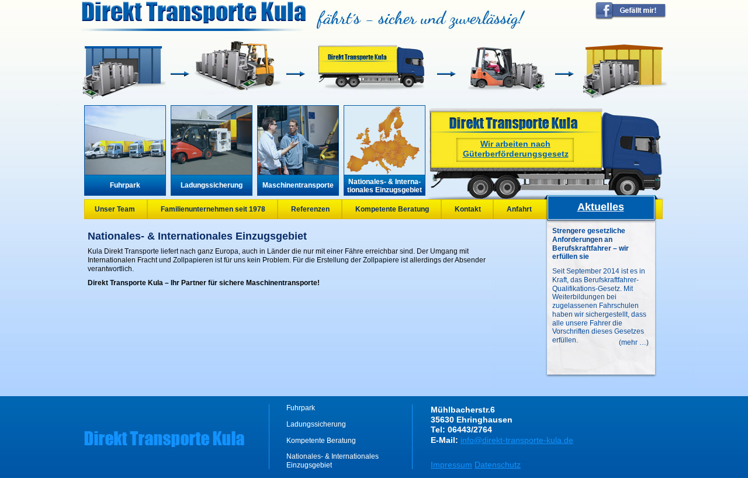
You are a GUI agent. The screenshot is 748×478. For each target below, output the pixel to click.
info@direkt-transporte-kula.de (516, 440)
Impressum (451, 464)
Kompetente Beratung (392, 209)
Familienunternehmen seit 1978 (213, 209)
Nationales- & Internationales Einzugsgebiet (332, 460)
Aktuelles (600, 207)
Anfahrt (519, 209)
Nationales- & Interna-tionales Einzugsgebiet (384, 186)
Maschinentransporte (298, 185)
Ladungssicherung (212, 185)
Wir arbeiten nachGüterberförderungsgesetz (516, 148)
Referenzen (310, 209)
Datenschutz (498, 464)
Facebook (630, 11)
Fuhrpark (125, 185)
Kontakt (468, 209)
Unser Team (115, 209)
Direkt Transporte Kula (194, 12)
